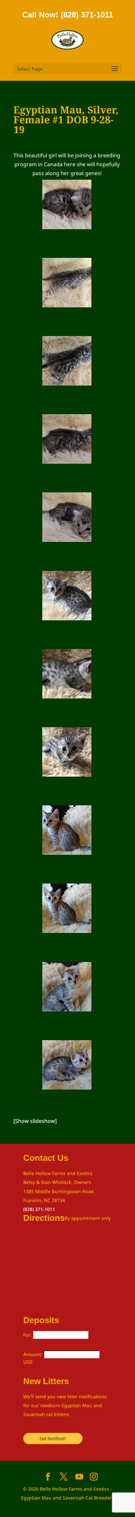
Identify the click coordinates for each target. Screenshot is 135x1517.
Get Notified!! (53, 1438)
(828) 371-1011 (39, 1209)
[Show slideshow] (35, 1121)
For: (28, 1335)
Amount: (33, 1354)
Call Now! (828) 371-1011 (67, 14)
